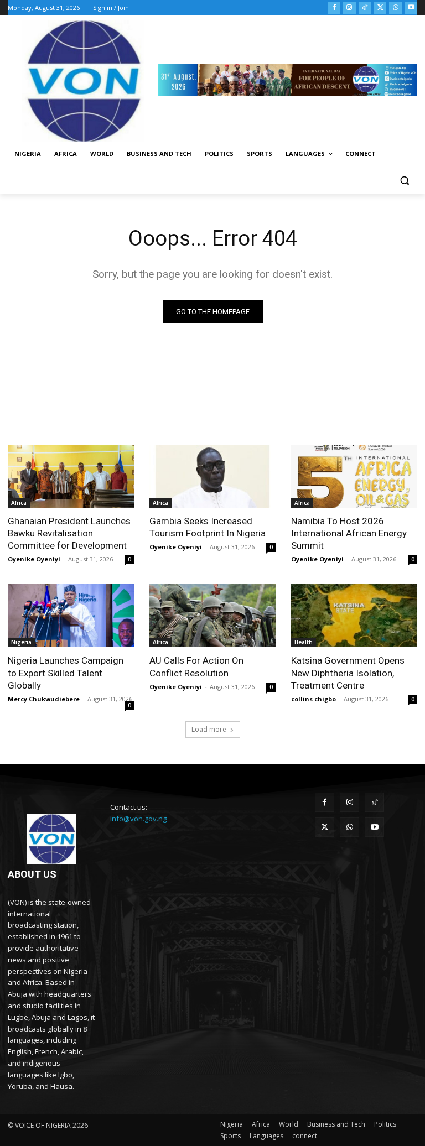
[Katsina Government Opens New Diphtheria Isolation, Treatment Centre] (354, 615)
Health (303, 642)
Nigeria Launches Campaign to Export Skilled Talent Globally (65, 672)
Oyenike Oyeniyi (34, 559)
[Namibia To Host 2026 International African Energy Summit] (354, 476)
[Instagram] (349, 8)
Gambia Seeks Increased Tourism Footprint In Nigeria (207, 527)
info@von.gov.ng (138, 819)
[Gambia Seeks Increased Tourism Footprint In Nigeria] (212, 476)
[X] (380, 8)
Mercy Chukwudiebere (44, 699)
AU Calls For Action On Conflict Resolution (196, 666)
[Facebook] (334, 8)
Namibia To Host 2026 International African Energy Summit (349, 533)
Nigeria (21, 642)
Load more (208, 729)
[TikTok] (365, 8)
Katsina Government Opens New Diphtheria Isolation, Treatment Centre (348, 672)
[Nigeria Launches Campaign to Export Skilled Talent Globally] (71, 615)
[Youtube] (411, 8)
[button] (404, 181)
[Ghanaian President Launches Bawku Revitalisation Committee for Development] (71, 476)
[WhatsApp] (395, 8)
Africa (19, 503)
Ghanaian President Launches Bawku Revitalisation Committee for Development (69, 533)
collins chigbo (313, 699)
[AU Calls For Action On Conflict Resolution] (212, 615)
